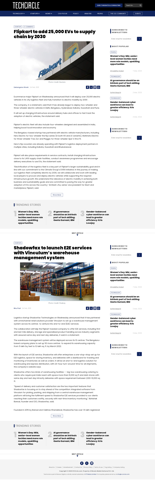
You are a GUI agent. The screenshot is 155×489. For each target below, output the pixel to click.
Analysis (87, 14)
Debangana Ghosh (21, 87)
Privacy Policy (88, 467)
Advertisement (68, 467)
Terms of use (98, 467)
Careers (59, 467)
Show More (57, 195)
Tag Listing (108, 467)
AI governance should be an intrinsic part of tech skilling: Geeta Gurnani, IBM (125, 83)
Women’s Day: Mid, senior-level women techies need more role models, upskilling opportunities (125, 60)
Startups (34, 14)
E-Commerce (29, 27)
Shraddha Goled (117, 71)
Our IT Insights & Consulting (108, 5)
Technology (18, 14)
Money (48, 14)
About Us (52, 467)
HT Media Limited (90, 474)
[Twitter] (91, 87)
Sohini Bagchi (115, 92)
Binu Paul (17, 308)
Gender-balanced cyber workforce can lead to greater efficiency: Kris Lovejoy (123, 106)
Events (138, 13)
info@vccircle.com (123, 474)
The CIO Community (118, 13)
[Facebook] (87, 87)
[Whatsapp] (98, 87)
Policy (76, 14)
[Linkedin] (94, 87)
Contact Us (78, 467)
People (100, 14)
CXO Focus (62, 14)
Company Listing (119, 467)
